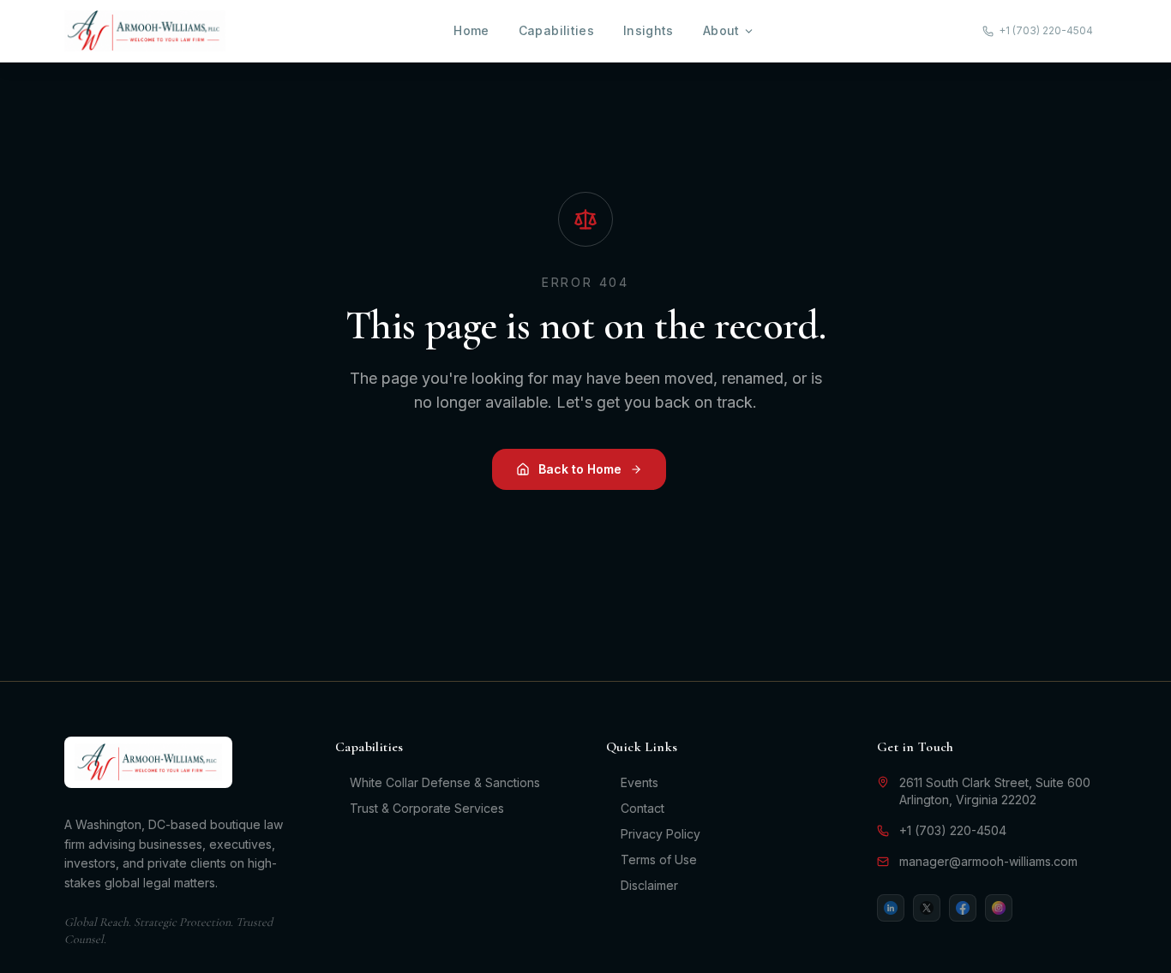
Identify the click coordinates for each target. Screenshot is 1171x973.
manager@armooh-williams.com (988, 861)
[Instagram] (998, 908)
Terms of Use (659, 859)
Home (471, 30)
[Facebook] (962, 908)
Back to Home (580, 469)
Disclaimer (649, 885)
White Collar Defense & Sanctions (445, 782)
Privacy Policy (660, 834)
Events (639, 782)
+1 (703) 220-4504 (952, 830)
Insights (648, 30)
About (721, 30)
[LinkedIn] (890, 908)
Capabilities (556, 30)
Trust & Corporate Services (427, 808)
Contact (642, 808)
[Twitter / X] (926, 908)
